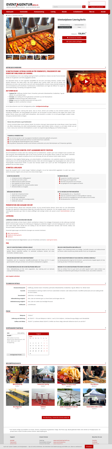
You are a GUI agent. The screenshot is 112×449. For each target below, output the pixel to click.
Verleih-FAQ (13, 444)
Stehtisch (10, 237)
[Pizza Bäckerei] (94, 374)
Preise (79, 27)
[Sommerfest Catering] (43, 374)
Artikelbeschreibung (65, 24)
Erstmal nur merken (75, 38)
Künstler (64, 12)
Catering (53, 12)
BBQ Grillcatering (17, 384)
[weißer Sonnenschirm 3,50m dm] (68, 397)
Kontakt (103, 12)
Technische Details (79, 24)
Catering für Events (51, 240)
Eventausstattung (39, 12)
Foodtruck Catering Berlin (15, 235)
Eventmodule (23, 12)
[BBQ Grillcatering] (17, 374)
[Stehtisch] (43, 397)
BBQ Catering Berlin (13, 233)
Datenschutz (95, 444)
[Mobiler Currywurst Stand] (68, 375)
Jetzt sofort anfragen (75, 41)
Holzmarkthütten (65, 211)
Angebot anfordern (96, 7)
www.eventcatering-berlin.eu (61, 440)
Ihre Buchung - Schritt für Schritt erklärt (55, 417)
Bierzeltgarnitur (17, 407)
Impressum (13, 442)
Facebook (94, 442)
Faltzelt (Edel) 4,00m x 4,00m (94, 407)
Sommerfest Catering (43, 384)
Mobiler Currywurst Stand (69, 384)
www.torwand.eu (58, 444)
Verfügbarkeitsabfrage (64, 27)
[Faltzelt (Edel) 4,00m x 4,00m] (94, 397)
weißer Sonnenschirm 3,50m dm (69, 407)
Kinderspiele (9, 12)
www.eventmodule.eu (59, 442)
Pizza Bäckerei (94, 384)
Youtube (94, 440)
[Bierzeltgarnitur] (17, 397)
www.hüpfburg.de (42, 431)
